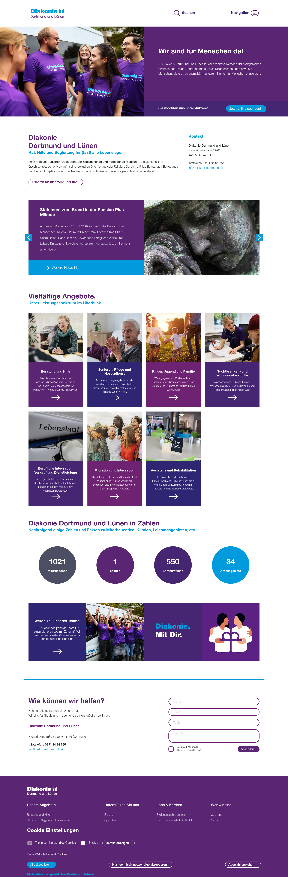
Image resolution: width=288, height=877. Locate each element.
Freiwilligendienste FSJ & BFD (175, 820)
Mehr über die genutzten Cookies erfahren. (61, 874)
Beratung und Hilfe (38, 815)
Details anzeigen (117, 843)
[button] (281, 870)
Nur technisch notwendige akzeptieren (139, 865)
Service (93, 843)
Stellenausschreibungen (171, 815)
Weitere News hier (65, 268)
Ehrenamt (110, 815)
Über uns (216, 815)
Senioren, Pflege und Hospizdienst (48, 820)
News (214, 820)
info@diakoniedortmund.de (206, 168)
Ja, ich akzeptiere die (189, 749)
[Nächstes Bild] (259, 237)
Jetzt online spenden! (245, 109)
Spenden (110, 820)
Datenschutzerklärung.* (189, 750)
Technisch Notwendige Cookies (55, 843)
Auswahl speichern (241, 865)
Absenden (247, 749)
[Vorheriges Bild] (28, 237)
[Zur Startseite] (47, 13)
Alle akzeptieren (40, 865)
